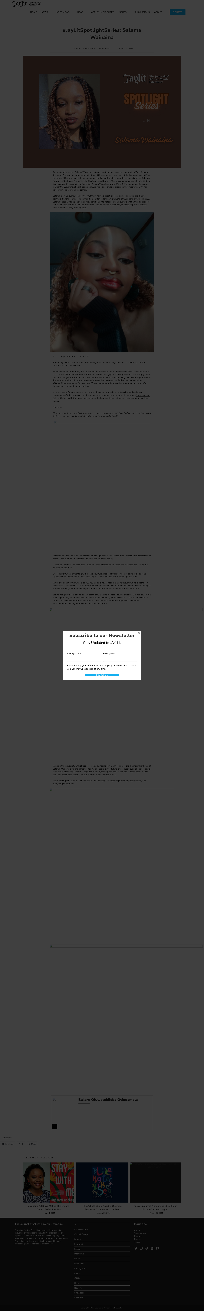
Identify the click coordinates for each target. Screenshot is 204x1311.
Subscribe (102, 675)
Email (110, 653)
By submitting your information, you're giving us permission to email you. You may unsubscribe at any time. (101, 667)
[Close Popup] (139, 633)
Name (74, 653)
